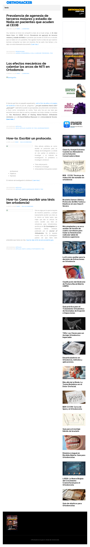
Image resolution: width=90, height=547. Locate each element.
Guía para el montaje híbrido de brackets (71, 430)
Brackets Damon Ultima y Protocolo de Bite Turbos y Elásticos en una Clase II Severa (74, 203)
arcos (17, 128)
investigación (30, 189)
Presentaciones (20, 51)
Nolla (33, 53)
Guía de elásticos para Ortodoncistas (72, 504)
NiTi (33, 128)
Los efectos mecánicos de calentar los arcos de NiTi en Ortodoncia (28, 67)
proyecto (37, 189)
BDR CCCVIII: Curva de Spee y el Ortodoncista (72, 408)
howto (24, 189)
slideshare (38, 53)
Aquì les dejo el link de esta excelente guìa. (40, 240)
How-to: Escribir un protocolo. (29, 138)
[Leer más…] (34, 44)
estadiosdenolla (26, 53)
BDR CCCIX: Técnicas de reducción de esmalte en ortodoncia (73, 177)
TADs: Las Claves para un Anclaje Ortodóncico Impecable (73, 335)
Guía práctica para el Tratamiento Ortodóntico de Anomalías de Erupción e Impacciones (74, 310)
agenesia (18, 53)
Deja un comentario (26, 142)
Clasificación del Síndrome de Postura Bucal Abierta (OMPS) (74, 284)
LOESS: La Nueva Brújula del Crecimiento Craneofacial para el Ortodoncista (73, 482)
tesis (51, 53)
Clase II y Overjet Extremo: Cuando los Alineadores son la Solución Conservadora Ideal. (74, 153)
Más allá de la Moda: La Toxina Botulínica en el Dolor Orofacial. (72, 384)
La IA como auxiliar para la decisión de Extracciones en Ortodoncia (74, 259)
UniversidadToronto (43, 128)
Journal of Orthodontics (33, 249)
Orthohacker (45, 2)
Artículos (22, 128)
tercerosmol (45, 53)
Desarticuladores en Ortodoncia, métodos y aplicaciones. (72, 360)
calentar (28, 128)
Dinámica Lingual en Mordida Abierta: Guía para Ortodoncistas (74, 455)
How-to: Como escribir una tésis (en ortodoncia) (30, 201)
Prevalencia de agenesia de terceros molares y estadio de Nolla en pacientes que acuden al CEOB (30, 20)
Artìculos (18, 126)
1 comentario (25, 28)
